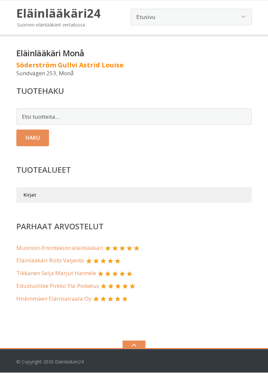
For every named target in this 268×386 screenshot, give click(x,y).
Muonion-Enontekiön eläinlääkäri (59, 248)
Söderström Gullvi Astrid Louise (70, 65)
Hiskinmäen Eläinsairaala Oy (54, 298)
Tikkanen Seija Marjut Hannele (56, 273)
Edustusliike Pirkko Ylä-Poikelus (57, 286)
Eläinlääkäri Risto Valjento (50, 260)
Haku (32, 137)
